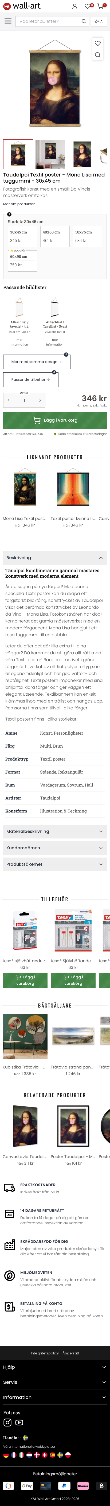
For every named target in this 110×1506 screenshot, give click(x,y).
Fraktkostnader (38, 1184)
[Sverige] (60, 1455)
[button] (55, 85)
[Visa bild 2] (50, 154)
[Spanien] (52, 1455)
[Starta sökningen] (83, 21)
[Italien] (21, 1455)
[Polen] (68, 1455)
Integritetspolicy (45, 1353)
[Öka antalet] (40, 400)
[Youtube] (19, 1422)
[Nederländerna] (29, 1455)
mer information (19, 342)
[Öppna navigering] (8, 21)
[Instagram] (7, 1422)
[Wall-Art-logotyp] (22, 6)
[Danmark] (37, 1455)
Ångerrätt (70, 1353)
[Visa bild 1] (18, 154)
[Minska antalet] (8, 400)
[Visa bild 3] (82, 154)
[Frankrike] (14, 1455)
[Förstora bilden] (97, 54)
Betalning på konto (41, 1303)
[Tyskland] (6, 1455)
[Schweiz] (45, 1455)
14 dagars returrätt (42, 1210)
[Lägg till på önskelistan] (97, 43)
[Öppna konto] (74, 6)
